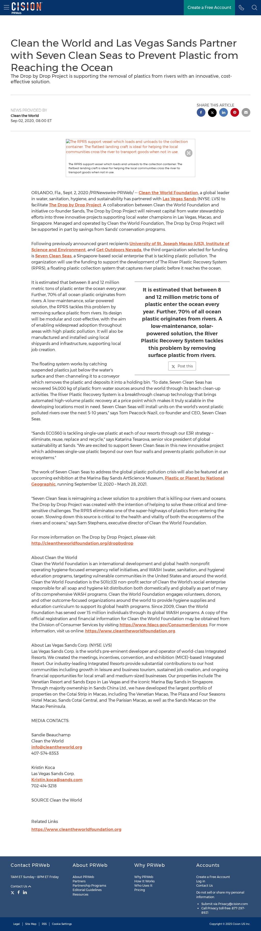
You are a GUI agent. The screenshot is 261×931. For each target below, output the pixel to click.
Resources (80, 894)
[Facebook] (18, 892)
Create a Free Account (209, 7)
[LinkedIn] (25, 892)
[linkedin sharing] (223, 113)
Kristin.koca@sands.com (57, 779)
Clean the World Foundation (168, 192)
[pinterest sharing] (234, 113)
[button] (130, 146)
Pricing (139, 890)
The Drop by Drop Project (75, 205)
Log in (200, 881)
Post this (185, 366)
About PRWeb (83, 877)
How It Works (144, 881)
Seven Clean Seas (53, 256)
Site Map (30, 924)
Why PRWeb (143, 877)
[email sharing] (246, 113)
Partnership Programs (89, 885)
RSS (44, 924)
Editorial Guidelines (87, 890)
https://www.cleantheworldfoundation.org (130, 631)
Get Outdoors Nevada (118, 249)
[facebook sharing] (201, 113)
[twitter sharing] (212, 113)
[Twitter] (13, 892)
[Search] (254, 7)
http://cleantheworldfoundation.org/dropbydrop (82, 543)
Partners (79, 881)
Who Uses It (143, 885)
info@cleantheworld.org (56, 747)
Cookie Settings (62, 924)
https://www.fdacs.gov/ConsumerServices (163, 624)
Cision (237, 924)
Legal (16, 924)
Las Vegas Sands (180, 198)
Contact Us (19, 886)
